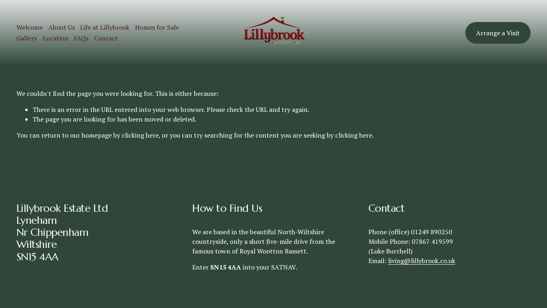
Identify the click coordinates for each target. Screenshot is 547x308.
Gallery (26, 38)
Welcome (29, 27)
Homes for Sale (157, 27)
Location (55, 38)
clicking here (140, 135)
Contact (106, 38)
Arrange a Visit (498, 32)
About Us (61, 27)
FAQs (81, 38)
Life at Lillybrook (104, 27)
